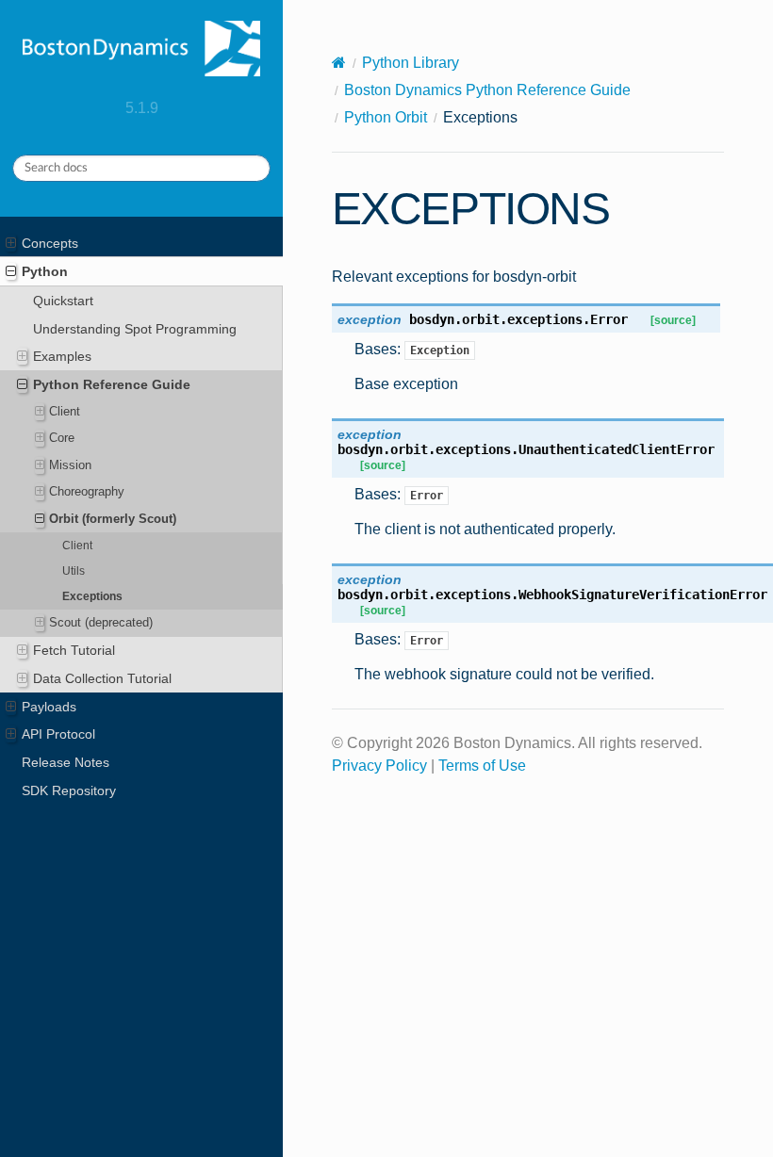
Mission (70, 465)
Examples (62, 356)
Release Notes (65, 762)
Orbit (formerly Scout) (112, 519)
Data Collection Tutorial (102, 678)
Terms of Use (482, 766)
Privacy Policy (379, 766)
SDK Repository (69, 790)
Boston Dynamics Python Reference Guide (487, 90)
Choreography (86, 491)
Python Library (410, 63)
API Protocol (58, 733)
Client (64, 411)
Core (61, 438)
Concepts (50, 243)
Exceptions (92, 596)
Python (45, 271)
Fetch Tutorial (74, 650)
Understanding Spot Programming (135, 328)
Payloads (49, 706)
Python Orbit (385, 117)
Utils (73, 570)
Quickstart (63, 300)
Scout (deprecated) (101, 622)
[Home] (339, 63)
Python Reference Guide (111, 384)
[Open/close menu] (11, 243)
